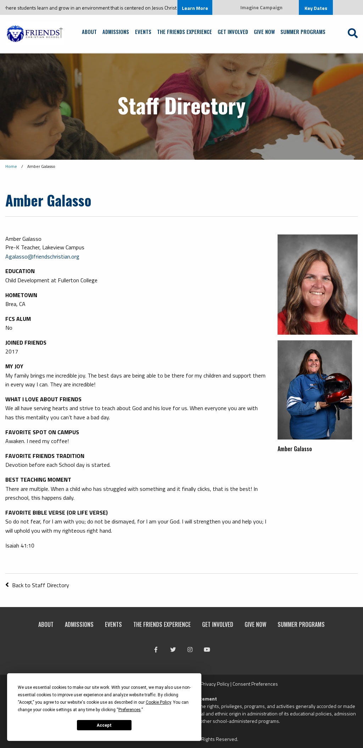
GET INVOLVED (233, 31)
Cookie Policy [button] (158, 702)
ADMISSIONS (115, 31)
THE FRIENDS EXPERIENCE (184, 31)
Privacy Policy (215, 683)
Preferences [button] (129, 709)
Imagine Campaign (261, 7)
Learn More (180, 8)
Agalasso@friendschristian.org (42, 256)
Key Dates (316, 8)
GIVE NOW (264, 31)
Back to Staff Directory (40, 585)
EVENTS (143, 31)
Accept (104, 725)
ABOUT (89, 31)
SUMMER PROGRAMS (302, 31)
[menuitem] (89, 29)
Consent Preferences (255, 683)
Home (11, 166)
